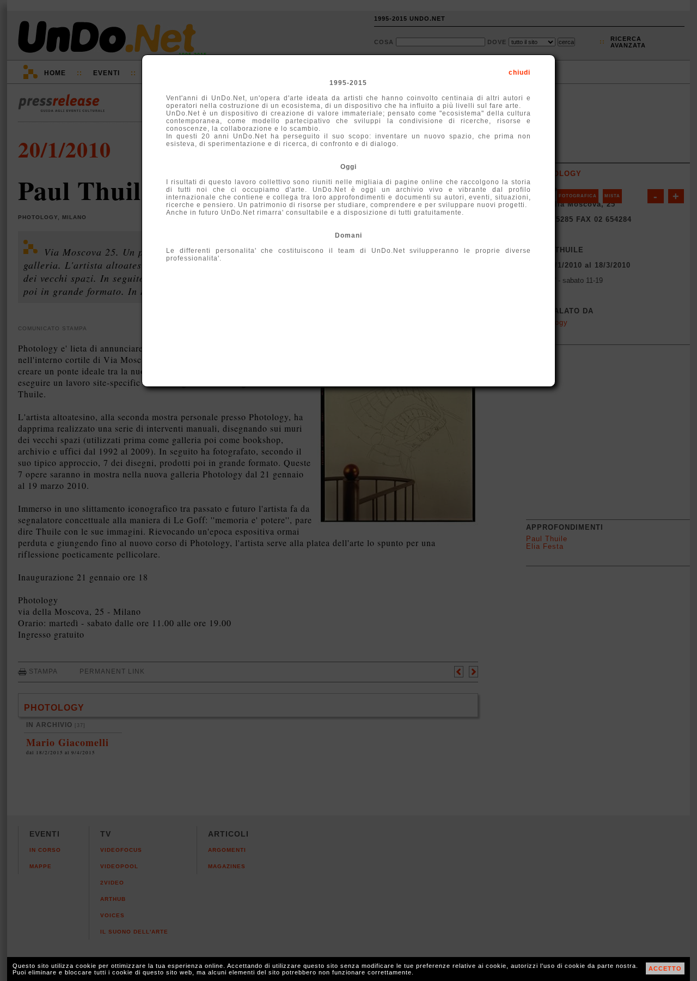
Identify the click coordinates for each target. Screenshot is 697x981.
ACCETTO (665, 968)
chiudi (519, 72)
